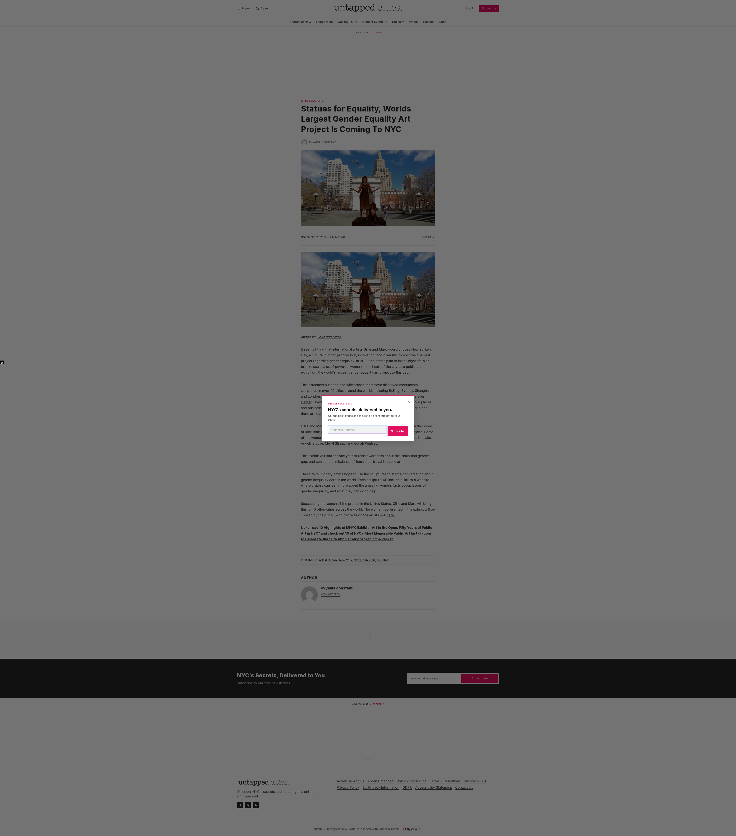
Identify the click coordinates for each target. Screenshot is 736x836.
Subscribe (397, 431)
